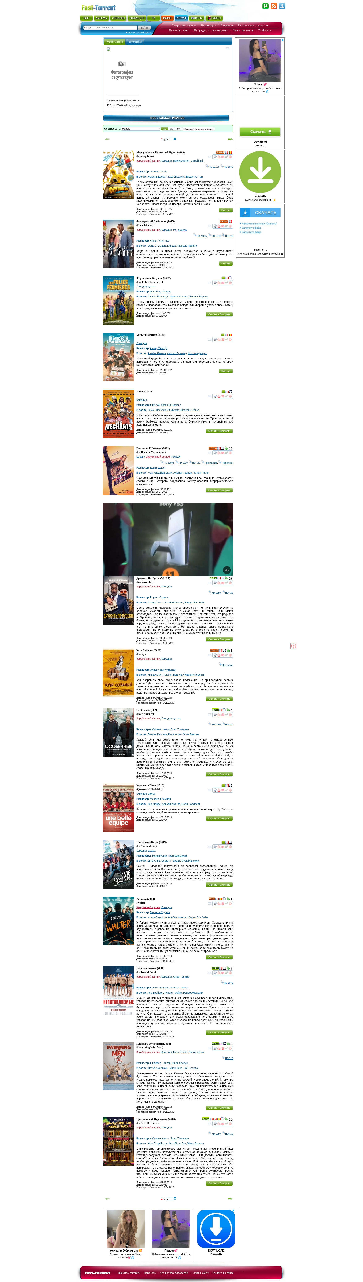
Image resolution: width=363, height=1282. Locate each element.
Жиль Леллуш (160, 987)
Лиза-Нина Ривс (159, 240)
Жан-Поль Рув (177, 1143)
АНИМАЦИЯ (136, 18)
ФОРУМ (181, 18)
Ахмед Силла (156, 602)
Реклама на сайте (223, 1272)
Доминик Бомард (171, 405)
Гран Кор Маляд (177, 855)
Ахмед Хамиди (158, 348)
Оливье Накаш (161, 729)
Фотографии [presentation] (135, 42)
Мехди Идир (159, 855)
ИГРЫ (199, 18)
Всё (153, 118)
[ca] (215, 1119)
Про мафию (211, 463)
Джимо (175, 410)
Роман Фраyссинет (159, 410)
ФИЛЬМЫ (101, 18)
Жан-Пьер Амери (160, 291)
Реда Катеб (175, 734)
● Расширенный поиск (138, 32)
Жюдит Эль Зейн (194, 602)
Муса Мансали (190, 860)
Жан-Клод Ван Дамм (160, 472)
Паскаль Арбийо (187, 245)
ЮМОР (167, 18)
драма (152, 286)
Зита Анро (154, 860)
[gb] (221, 1044)
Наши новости (243, 30)
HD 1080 (228, 167)
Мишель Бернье (198, 296)
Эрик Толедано (180, 729)
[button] (164, 129)
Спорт (176, 976)
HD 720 (229, 236)
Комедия (166, 160)
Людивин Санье (189, 410)
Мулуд (156, 405)
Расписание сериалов (253, 25)
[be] (230, 152)
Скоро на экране (184, 25)
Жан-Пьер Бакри (158, 1143)
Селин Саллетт (191, 804)
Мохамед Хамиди (160, 799)
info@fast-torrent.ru (129, 1272)
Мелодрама (180, 229)
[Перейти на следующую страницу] (230, 139)
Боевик (140, 456)
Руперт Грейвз (173, 992)
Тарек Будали (176, 176)
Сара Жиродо (167, 245)
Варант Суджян (159, 597)
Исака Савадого (157, 917)
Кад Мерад (154, 804)
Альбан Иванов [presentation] (115, 42)
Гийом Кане (176, 1068)
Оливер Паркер (179, 987)
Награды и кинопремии (211, 30)
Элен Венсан (191, 734)
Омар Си (153, 245)
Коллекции (208, 25)
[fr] (226, 152)
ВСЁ (86, 18)
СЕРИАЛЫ (118, 18)
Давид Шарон (158, 467)
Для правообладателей (174, 1272)
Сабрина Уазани (177, 296)
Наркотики (227, 463)
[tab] (114, 42)
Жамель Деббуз (157, 176)
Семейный (197, 160)
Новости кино (179, 30)
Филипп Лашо (158, 171)
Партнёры (150, 1272)
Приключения (181, 160)
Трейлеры (265, 30)
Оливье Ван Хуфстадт (163, 669)
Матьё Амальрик (193, 992)
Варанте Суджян (160, 912)
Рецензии (227, 25)
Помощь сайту (200, 1272)
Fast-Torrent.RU (102, 7)
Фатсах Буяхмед (177, 353)
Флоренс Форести (194, 674)
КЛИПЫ (216, 18)
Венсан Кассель (157, 734)
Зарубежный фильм (148, 160)
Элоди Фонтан (194, 176)
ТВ (153, 18)
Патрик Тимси (201, 472)
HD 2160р (214, 167)
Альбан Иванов (157, 296)
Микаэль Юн (155, 674)
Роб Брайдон (155, 992)
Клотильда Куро (197, 353)
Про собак (227, 665)
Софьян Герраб (170, 860)
